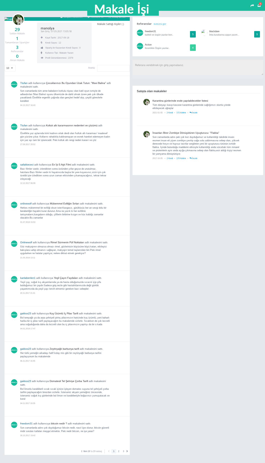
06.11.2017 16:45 (27, 361)
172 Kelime (181, 113)
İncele (194, 113)
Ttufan (24, 83)
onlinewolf (26, 203)
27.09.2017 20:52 (27, 144)
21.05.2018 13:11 (27, 258)
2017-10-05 (158, 158)
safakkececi (27, 164)
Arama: (92, 68)
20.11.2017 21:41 (27, 293)
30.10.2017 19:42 (27, 435)
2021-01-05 (158, 113)
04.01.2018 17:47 (27, 328)
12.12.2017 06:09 (27, 183)
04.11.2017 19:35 (27, 403)
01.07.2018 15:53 (27, 222)
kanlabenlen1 (28, 277)
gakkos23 (25, 313)
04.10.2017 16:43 (27, 105)
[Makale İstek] (252, 6)
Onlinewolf (26, 242)
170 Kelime (181, 158)
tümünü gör (160, 23)
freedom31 (26, 423)
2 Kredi (170, 113)
